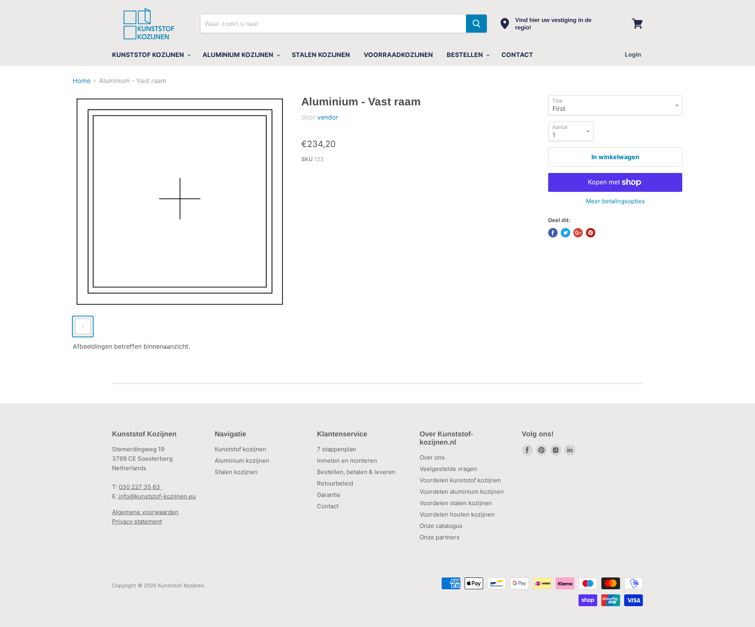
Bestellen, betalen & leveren (356, 472)
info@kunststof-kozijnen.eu (156, 496)
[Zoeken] (476, 24)
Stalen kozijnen (236, 472)
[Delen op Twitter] (565, 232)
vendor (327, 117)
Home (81, 80)
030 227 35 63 (140, 487)
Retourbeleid (335, 483)
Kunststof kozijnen (240, 449)
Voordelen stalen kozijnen (456, 503)
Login (633, 54)
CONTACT (517, 55)
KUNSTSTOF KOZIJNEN (149, 55)
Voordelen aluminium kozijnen (462, 491)
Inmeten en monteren (347, 460)
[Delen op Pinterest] (590, 232)
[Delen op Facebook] (553, 232)
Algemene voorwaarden (145, 512)
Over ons (432, 457)
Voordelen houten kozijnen (457, 514)
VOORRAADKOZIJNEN (398, 55)
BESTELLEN (465, 55)
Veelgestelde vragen (448, 469)
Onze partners (440, 537)
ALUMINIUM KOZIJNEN (239, 55)
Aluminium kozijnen (242, 460)
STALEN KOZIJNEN (321, 55)
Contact (328, 506)
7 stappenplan (336, 449)
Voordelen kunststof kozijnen (460, 480)
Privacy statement (137, 521)
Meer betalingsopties (615, 201)
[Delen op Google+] (578, 232)
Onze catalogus (441, 526)
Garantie (329, 494)
